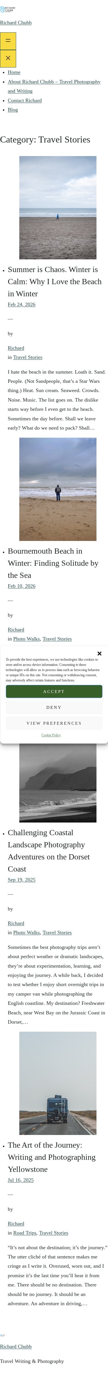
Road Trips (24, 1233)
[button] (99, 653)
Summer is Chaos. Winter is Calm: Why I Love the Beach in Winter (55, 281)
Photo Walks (26, 639)
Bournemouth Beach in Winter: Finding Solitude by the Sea (53, 563)
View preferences (54, 723)
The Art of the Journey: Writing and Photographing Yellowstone (52, 1157)
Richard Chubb (16, 22)
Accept (54, 691)
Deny (54, 707)
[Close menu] (8, 59)
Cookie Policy (51, 735)
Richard (16, 348)
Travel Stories (27, 357)
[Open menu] (8, 41)
